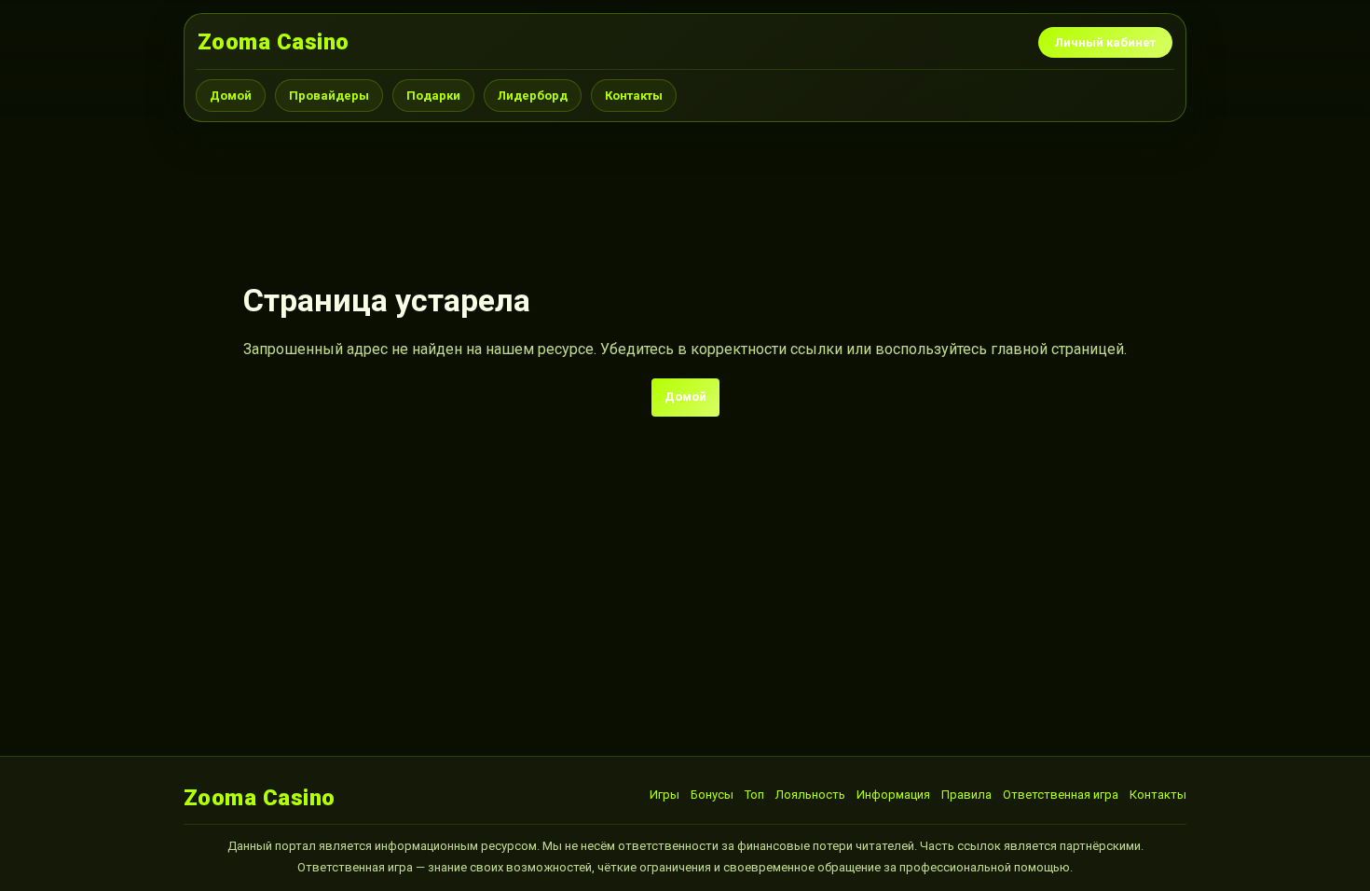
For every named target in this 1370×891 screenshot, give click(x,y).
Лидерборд (533, 96)
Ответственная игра (1060, 795)
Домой (231, 96)
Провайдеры (329, 96)
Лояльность (810, 795)
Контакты (634, 96)
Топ (754, 795)
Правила (966, 795)
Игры (664, 795)
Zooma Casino (273, 42)
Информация (893, 795)
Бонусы (712, 795)
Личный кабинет (1105, 42)
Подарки (433, 96)
